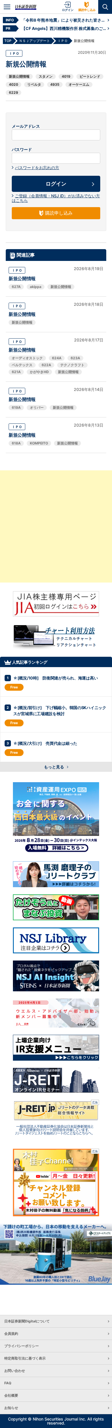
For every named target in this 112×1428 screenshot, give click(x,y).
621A (16, 372)
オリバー (37, 407)
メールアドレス (26, 126)
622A (46, 365)
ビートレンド (90, 76)
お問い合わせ (14, 1370)
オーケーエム (79, 84)
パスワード (22, 150)
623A (75, 358)
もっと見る (54, 766)
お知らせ (11, 1408)
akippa (35, 287)
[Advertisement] (56, 526)
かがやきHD (39, 372)
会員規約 (11, 1333)
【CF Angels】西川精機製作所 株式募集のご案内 (65, 28)
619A (16, 407)
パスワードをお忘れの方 (37, 167)
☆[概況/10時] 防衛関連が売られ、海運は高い (55, 677)
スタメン (46, 76)
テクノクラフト (72, 365)
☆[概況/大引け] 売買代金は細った (45, 743)
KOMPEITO (39, 443)
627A (16, 287)
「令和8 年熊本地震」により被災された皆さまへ (65, 20)
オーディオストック (27, 358)
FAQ (7, 1383)
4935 (54, 84)
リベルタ (34, 84)
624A (56, 358)
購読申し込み (87, 10)
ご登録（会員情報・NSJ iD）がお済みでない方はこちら (56, 198)
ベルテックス (22, 365)
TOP (7, 41)
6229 (13, 92)
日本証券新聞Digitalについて (27, 1321)
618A (16, 443)
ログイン (68, 10)
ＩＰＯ (14, 53)
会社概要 (11, 1395)
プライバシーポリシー (21, 1346)
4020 (13, 84)
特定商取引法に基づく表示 (25, 1358)
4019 (66, 76)
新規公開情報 (19, 76)
